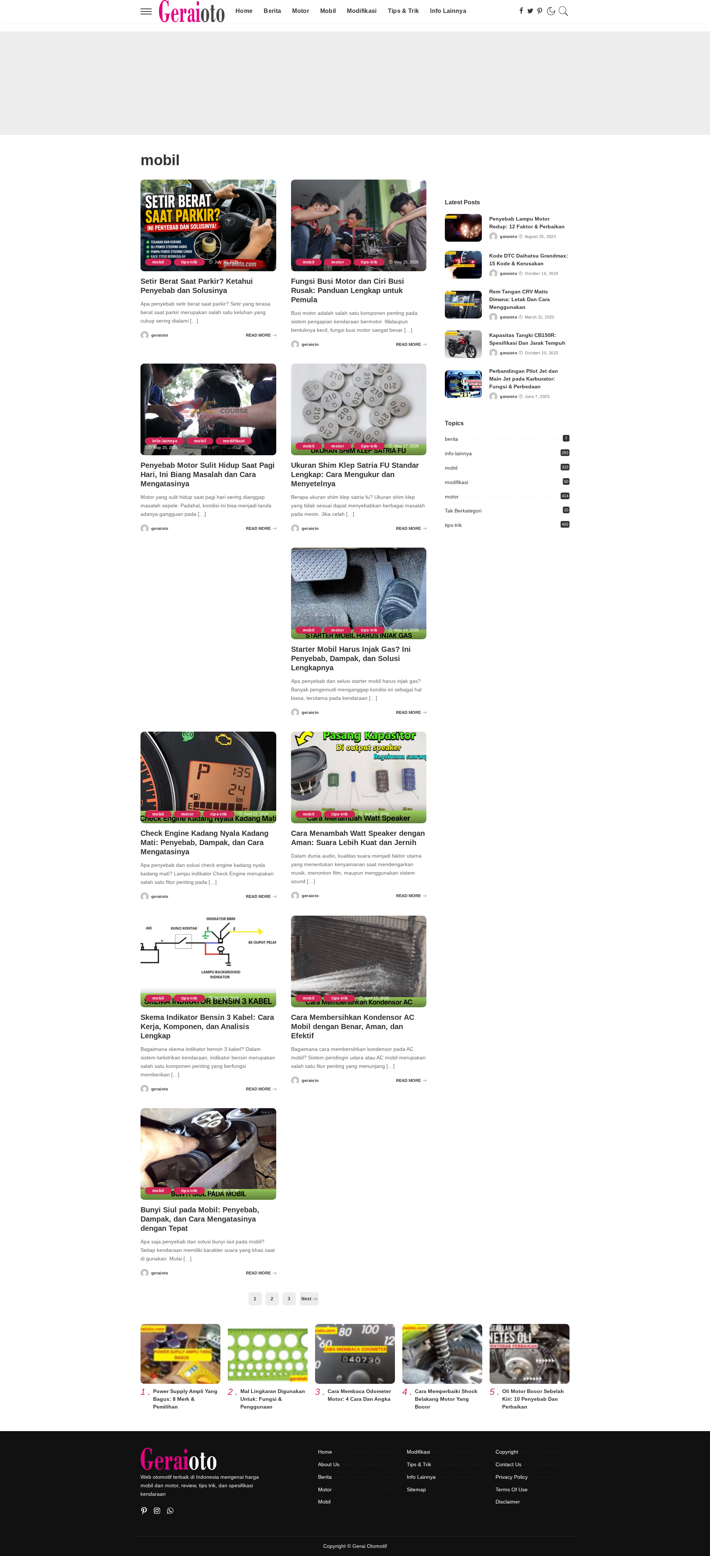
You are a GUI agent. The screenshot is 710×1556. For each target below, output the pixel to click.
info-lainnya (164, 441)
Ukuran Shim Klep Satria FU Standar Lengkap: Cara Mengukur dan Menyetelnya (355, 474)
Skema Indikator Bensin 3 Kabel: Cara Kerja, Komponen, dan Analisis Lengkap (207, 1026)
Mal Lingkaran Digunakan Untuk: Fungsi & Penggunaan (272, 1399)
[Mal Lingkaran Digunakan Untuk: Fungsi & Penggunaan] (268, 1354)
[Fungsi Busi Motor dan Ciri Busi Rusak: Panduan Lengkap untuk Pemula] (359, 225)
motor (337, 262)
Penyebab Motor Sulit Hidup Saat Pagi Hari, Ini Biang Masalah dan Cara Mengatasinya (208, 474)
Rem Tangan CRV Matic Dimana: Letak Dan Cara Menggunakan (519, 299)
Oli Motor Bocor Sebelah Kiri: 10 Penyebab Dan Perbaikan (533, 1399)
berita (451, 439)
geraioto (160, 335)
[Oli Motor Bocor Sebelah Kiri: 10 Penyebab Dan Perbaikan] (529, 1354)
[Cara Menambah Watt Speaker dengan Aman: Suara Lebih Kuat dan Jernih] (359, 777)
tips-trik (189, 262)
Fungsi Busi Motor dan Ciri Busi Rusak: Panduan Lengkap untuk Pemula (347, 290)
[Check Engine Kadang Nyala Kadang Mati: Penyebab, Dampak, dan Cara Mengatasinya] (208, 777)
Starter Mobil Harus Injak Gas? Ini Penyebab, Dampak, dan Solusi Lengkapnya (351, 658)
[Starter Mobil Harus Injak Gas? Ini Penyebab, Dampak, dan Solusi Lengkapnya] (359, 593)
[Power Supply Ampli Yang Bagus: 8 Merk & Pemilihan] (180, 1354)
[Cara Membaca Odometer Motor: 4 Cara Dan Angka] (355, 1354)
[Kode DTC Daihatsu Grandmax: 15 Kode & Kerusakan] (463, 265)
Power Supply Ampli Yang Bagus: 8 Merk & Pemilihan (185, 1399)
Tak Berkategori (463, 511)
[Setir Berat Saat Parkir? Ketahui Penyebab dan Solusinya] (208, 225)
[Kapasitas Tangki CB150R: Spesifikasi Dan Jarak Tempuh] (463, 344)
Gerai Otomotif (369, 1546)
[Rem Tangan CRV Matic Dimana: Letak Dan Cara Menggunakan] (463, 305)
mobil (158, 262)
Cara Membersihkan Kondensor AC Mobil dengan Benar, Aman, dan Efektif (352, 1026)
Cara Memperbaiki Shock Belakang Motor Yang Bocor (446, 1399)
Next (306, 1298)
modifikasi (233, 441)
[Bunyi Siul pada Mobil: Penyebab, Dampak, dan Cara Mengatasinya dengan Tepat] (208, 1154)
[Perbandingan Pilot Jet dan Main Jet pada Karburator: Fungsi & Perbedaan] (463, 384)
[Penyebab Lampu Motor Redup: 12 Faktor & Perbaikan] (463, 228)
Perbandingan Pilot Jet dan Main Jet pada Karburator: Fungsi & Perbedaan (523, 378)
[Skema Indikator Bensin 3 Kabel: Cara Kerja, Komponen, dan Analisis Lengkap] (208, 961)
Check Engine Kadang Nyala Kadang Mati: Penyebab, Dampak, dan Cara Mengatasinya (204, 842)
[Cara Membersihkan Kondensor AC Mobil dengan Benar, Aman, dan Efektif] (359, 961)
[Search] (563, 11)
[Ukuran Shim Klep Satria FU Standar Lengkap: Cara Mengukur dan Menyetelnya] (359, 409)
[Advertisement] (355, 83)
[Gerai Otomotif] (191, 11)
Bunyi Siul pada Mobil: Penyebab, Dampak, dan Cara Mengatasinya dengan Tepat (200, 1219)
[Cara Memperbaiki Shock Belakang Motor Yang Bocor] (442, 1354)
